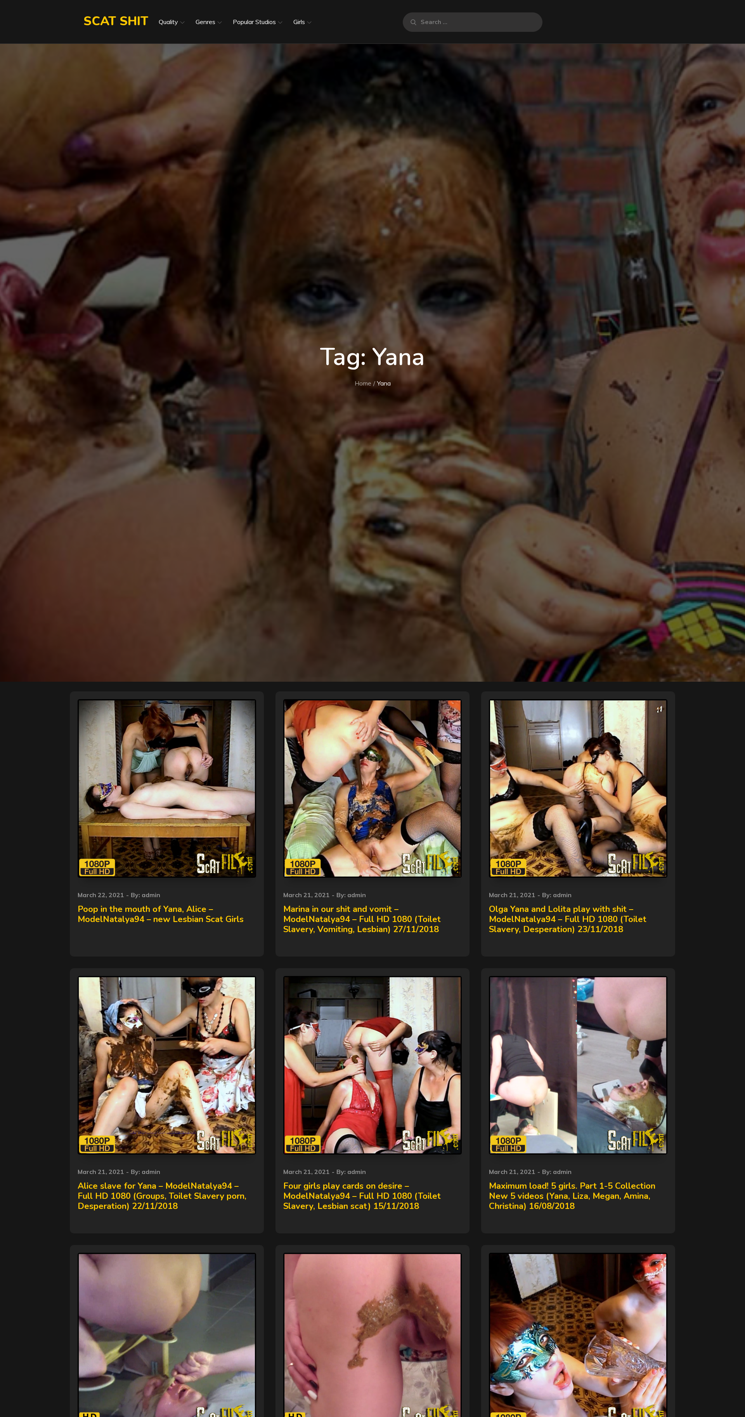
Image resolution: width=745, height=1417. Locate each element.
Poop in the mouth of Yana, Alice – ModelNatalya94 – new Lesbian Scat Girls (161, 914)
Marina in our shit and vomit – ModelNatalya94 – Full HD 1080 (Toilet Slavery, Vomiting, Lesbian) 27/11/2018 (362, 919)
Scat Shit (115, 21)
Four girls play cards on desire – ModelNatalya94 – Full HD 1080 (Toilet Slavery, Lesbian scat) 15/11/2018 (362, 1196)
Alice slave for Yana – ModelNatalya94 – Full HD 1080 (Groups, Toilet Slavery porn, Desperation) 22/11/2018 (162, 1196)
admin (151, 895)
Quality (168, 22)
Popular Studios (254, 22)
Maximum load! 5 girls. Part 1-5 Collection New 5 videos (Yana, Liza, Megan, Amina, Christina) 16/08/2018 (572, 1196)
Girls (299, 22)
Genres (205, 22)
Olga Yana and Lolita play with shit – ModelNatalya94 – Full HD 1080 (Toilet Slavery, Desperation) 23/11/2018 (567, 919)
